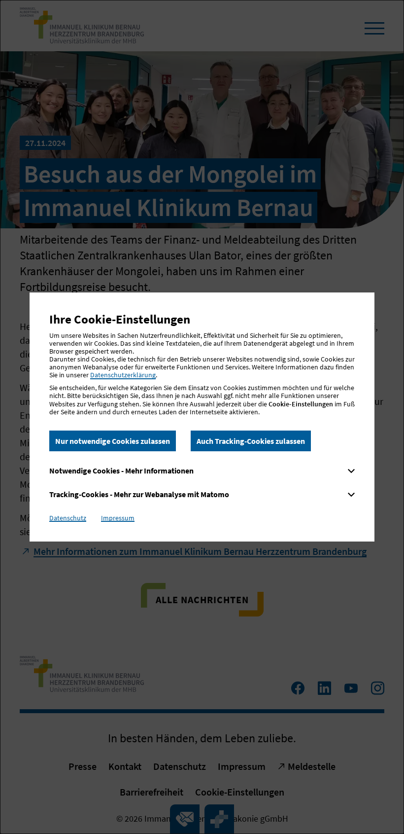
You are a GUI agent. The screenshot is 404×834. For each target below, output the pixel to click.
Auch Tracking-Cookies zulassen (251, 441)
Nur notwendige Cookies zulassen (112, 441)
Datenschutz (67, 518)
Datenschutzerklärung (123, 374)
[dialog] (202, 417)
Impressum (118, 518)
